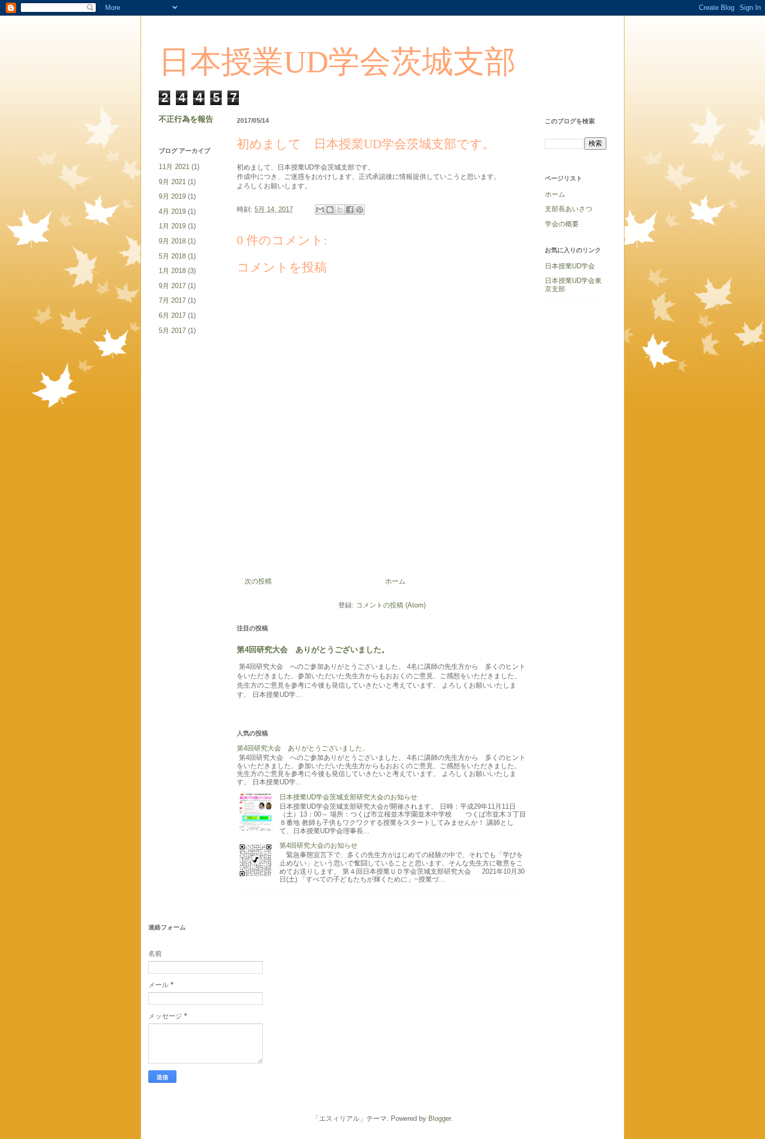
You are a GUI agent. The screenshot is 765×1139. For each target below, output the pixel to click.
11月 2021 (174, 167)
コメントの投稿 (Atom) (391, 605)
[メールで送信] (320, 209)
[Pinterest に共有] (359, 209)
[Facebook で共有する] (350, 209)
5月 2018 (172, 256)
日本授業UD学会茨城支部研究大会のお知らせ (348, 797)
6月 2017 (172, 315)
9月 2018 (172, 241)
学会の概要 (562, 224)
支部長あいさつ (568, 209)
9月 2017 (172, 286)
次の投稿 (258, 581)
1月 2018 (172, 271)
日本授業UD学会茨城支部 (337, 62)
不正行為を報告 (186, 118)
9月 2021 (172, 182)
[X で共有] (340, 209)
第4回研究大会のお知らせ (318, 845)
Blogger (439, 1118)
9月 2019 (172, 196)
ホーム (395, 581)
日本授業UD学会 (570, 266)
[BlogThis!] (330, 209)
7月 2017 (172, 300)
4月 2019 (172, 211)
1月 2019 (172, 226)
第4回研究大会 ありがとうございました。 (313, 649)
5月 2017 (172, 330)
